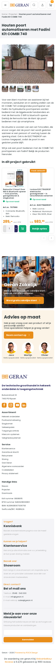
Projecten (13, 14)
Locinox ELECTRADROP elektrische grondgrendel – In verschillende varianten (41, 192)
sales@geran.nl (25, 600)
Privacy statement (10, 473)
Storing (5, 459)
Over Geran (7, 463)
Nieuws (5, 486)
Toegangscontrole (10, 431)
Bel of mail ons (15, 588)
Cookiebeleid (8, 470)
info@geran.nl (17, 596)
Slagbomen (7, 423)
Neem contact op (16, 335)
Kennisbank (13, 526)
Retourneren (7, 455)
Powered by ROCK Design (26, 652)
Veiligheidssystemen (11, 438)
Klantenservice (8, 448)
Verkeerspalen (8, 427)
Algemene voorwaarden (13, 466)
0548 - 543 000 (19, 593)
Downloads (7, 493)
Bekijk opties (39, 228)
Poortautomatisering (11, 420)
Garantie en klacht (10, 452)
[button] (50, 64)
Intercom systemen (10, 434)
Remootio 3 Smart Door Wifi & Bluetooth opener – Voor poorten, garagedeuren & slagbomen (14, 193)
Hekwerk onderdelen (11, 416)
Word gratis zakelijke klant (21, 300)
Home (4, 14)
